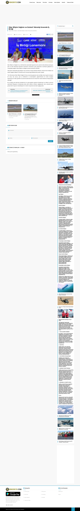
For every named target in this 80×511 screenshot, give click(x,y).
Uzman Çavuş (32, 2)
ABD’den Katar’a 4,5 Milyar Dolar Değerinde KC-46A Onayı (65, 429)
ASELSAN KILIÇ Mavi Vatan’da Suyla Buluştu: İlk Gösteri (65, 294)
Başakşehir (22, 509)
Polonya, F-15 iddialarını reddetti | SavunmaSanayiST (65, 133)
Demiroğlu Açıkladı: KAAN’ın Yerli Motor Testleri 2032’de (66, 172)
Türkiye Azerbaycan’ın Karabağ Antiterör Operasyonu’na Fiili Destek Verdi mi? (19, 91)
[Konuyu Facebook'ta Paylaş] (47, 34)
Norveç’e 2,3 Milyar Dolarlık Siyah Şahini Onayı (66, 307)
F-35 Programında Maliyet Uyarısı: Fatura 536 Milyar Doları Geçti (30, 114)
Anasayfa (10, 30)
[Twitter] (8, 505)
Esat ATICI (10, 34)
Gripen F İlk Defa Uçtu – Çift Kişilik (15, 113)
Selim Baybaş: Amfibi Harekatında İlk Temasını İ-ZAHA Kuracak (65, 442)
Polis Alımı (45, 2)
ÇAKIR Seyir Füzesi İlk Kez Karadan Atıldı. (65, 81)
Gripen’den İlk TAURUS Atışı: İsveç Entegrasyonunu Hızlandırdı (65, 416)
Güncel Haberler (14, 30)
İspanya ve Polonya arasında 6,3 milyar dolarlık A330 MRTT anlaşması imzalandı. (66, 94)
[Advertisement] (40, 14)
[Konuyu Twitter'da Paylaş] (49, 34)
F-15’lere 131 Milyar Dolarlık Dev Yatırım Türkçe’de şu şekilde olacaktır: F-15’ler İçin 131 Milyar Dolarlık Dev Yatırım (66, 146)
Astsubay (50, 2)
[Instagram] (10, 505)
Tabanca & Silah (70, 2)
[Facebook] (6, 505)
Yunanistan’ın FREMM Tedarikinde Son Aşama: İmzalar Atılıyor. (66, 120)
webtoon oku (8, 509)
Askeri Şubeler (57, 2)
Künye (59, 494)
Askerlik (63, 2)
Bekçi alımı (39, 2)
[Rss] (12, 505)
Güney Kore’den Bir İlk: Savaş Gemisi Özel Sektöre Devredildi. (65, 68)
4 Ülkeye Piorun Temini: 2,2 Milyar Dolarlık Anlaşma (65, 160)
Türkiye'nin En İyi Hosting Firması (15, 509)
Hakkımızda (60, 491)
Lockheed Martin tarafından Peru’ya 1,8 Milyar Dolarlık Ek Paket (66, 107)
